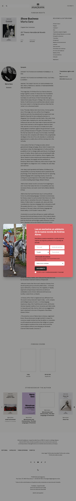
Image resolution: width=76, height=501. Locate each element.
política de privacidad (52, 272)
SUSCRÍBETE (41, 268)
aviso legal (61, 272)
